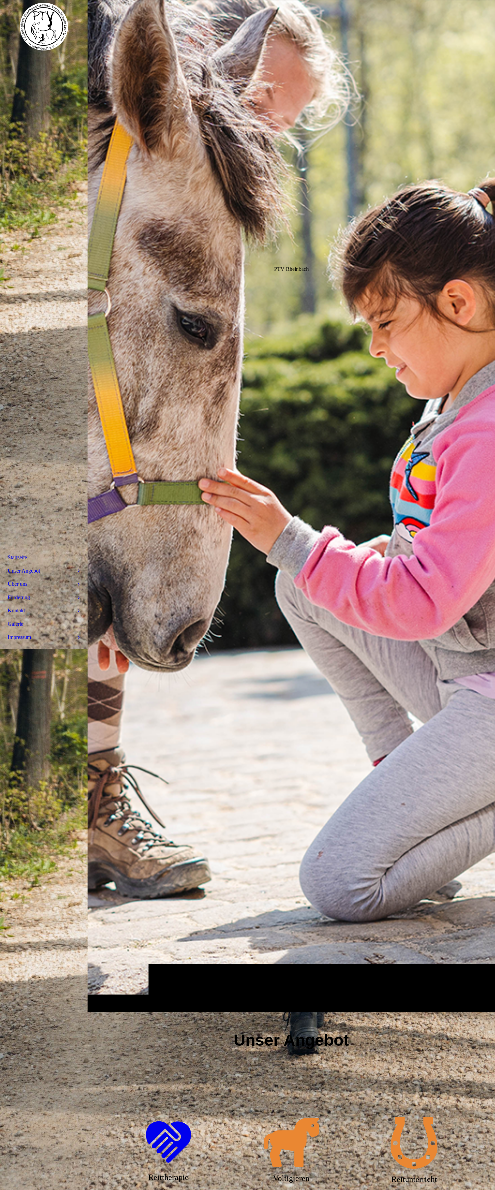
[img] (291, 505)
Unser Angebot (24, 571)
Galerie (15, 624)
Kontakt (16, 610)
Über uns (17, 584)
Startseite (17, 557)
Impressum (19, 637)
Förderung (19, 597)
